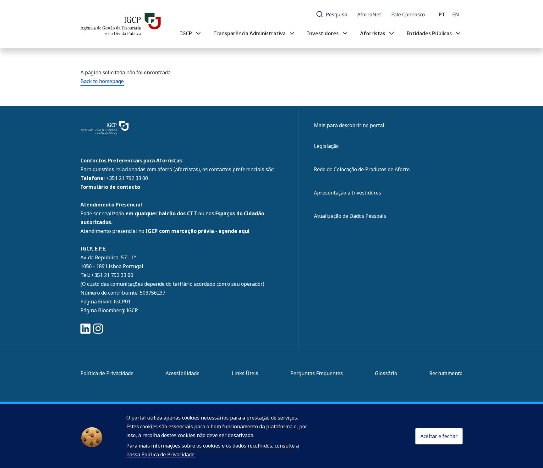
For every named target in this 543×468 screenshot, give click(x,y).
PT (442, 14)
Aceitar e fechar (439, 436)
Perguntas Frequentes (316, 373)
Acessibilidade (183, 373)
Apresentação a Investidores (347, 192)
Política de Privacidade (107, 373)
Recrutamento (446, 373)
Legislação (326, 146)
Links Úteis (245, 373)
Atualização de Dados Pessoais (350, 215)
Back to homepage (102, 81)
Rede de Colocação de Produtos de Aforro (362, 169)
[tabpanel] (321, 33)
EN (455, 14)
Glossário (386, 373)
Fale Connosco (408, 14)
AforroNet (369, 14)
